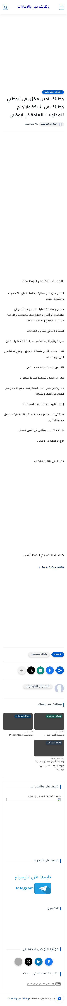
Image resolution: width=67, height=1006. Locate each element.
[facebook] (49, 962)
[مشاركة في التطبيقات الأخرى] (22, 670)
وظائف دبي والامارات (33, 7)
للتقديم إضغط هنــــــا (51, 567)
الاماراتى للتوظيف (49, 124)
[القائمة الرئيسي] (61, 7)
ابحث (58, 984)
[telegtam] (18, 962)
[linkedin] (39, 962)
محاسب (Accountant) (21, 735)
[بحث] (5, 7)
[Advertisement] (33, 54)
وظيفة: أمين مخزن (54, 735)
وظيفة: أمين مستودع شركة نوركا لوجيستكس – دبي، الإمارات (49, 766)
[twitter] (28, 962)
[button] (50, 670)
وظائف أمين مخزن (53, 92)
